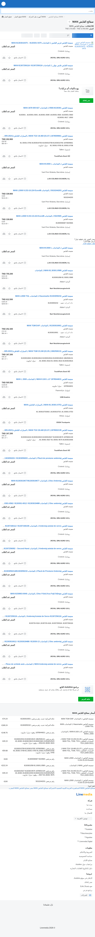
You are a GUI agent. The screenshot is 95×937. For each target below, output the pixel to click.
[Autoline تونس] (80, 4)
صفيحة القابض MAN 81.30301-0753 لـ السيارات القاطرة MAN (48, 405)
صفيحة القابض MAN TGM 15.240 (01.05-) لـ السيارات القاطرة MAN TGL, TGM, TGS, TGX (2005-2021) (77, 741)
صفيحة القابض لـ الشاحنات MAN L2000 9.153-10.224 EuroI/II (78, 759)
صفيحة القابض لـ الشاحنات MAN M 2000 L (56, 164)
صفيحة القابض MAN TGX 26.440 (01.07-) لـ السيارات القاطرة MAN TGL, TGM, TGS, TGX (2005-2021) (77, 773)
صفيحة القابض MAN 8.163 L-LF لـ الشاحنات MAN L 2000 (77, 733)
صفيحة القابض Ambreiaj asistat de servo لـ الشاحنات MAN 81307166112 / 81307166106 (36, 526)
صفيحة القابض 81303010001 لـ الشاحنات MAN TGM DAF (50, 326)
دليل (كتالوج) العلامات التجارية (81, 868)
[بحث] (3, 11)
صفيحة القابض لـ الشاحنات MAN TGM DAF (77, 719)
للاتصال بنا (88, 813)
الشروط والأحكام (86, 852)
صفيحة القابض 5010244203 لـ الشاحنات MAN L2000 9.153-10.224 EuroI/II (43, 190)
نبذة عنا (89, 805)
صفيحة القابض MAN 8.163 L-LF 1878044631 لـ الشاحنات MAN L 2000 (44, 379)
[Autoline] (2, 16)
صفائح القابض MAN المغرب (19, 788)
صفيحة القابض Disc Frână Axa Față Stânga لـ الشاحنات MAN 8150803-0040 (41, 594)
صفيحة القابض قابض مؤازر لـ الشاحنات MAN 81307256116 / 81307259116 (43, 65)
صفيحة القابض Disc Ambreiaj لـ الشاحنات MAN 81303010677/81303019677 (42, 481)
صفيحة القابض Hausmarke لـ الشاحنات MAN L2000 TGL (76, 725)
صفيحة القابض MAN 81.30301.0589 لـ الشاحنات (54, 270)
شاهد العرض (85, 699)
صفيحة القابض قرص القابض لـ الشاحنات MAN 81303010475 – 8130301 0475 (42, 43)
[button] (3, 4)
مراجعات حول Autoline (84, 864)
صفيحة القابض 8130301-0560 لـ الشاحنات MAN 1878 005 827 (48, 108)
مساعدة (89, 809)
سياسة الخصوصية (85, 856)
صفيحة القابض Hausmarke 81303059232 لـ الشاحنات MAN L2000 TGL (44, 296)
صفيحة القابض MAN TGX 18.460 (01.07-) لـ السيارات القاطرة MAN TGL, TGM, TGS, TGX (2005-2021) (77, 751)
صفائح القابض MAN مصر (38, 788)
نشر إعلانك (86, 100)
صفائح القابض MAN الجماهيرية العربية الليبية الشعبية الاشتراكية (71, 788)
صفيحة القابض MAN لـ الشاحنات (81, 765)
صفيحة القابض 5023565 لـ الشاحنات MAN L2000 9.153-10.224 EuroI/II (44, 216)
